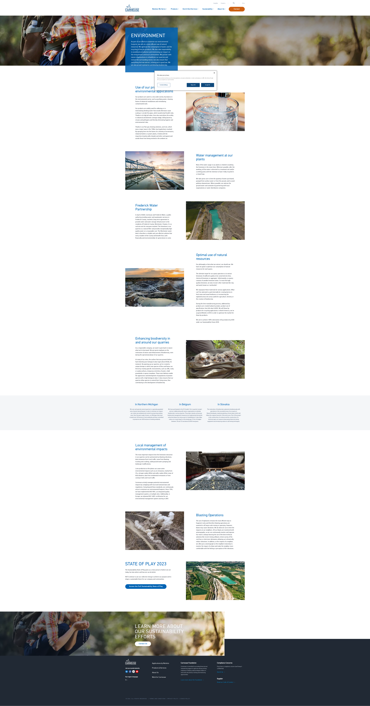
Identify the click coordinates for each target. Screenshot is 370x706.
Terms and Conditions (158, 698)
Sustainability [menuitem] (207, 9)
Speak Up (220, 672)
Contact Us (143, 644)
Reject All (193, 84)
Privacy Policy (172, 698)
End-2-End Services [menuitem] (190, 9)
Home (129, 22)
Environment (136, 22)
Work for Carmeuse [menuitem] (159, 677)
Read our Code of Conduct (225, 682)
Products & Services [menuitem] (159, 668)
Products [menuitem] (174, 9)
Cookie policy (185, 698)
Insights (216, 3)
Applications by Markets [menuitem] (160, 663)
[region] (185, 81)
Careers (223, 3)
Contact (237, 9)
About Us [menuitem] (221, 9)
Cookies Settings (164, 84)
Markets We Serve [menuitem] (159, 9)
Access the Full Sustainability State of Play (146, 586)
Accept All (207, 84)
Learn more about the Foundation (191, 680)
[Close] (214, 73)
